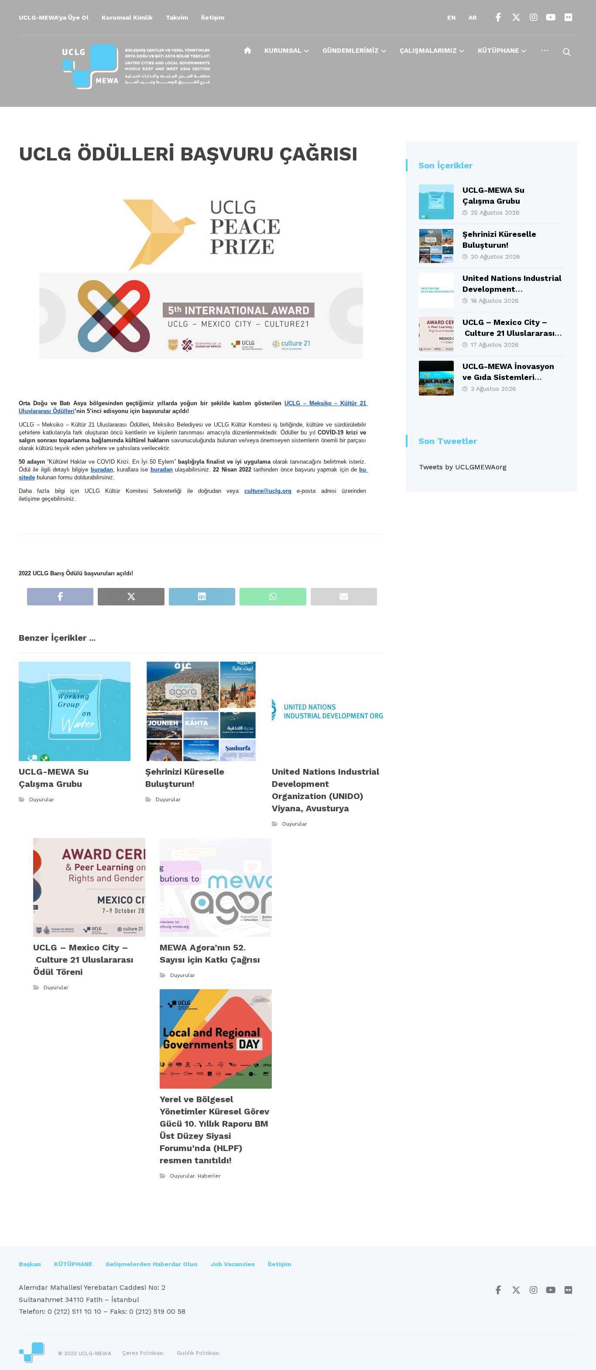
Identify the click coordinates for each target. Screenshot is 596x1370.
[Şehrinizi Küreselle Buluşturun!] (436, 246)
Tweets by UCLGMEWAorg (463, 467)
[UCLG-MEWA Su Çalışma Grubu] (436, 201)
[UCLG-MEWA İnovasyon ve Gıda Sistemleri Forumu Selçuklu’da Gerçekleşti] (436, 378)
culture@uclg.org (267, 491)
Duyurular (41, 799)
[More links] (545, 53)
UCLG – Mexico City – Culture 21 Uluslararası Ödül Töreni (508, 333)
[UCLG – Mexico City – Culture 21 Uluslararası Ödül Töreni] (436, 334)
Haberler (209, 1176)
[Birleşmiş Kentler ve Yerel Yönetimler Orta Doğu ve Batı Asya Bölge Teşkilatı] (136, 66)
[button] (498, 17)
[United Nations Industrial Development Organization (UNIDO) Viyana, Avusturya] (436, 290)
